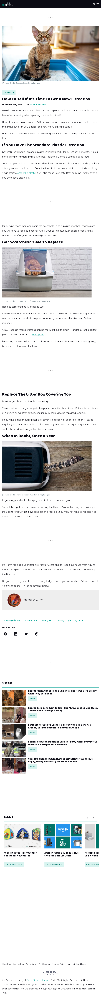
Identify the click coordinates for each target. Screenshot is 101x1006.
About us (6, 964)
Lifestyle (9, 92)
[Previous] (87, 818)
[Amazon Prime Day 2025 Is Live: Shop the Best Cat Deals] (63, 836)
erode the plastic (26, 172)
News (32, 698)
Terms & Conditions (76, 964)
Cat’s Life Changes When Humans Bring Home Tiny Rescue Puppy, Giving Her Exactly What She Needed (60, 760)
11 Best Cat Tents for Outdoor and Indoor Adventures (20, 854)
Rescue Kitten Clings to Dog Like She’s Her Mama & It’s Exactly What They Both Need (62, 692)
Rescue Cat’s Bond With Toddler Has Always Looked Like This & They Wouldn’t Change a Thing (63, 709)
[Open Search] (94, 4)
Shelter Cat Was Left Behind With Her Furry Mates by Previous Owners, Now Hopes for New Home (62, 743)
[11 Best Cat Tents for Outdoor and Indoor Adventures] (22, 836)
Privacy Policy (58, 964)
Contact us (18, 964)
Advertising (31, 964)
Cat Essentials (14, 864)
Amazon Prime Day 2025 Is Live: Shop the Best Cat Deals (61, 854)
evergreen (47, 620)
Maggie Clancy (38, 104)
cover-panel (31, 620)
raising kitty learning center (70, 620)
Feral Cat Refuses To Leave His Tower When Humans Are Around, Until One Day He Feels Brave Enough (59, 726)
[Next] (93, 818)
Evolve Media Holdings (37, 980)
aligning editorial (12, 620)
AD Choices (44, 964)
